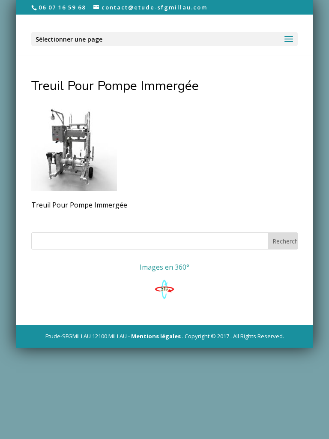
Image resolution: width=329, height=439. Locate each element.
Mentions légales (156, 336)
